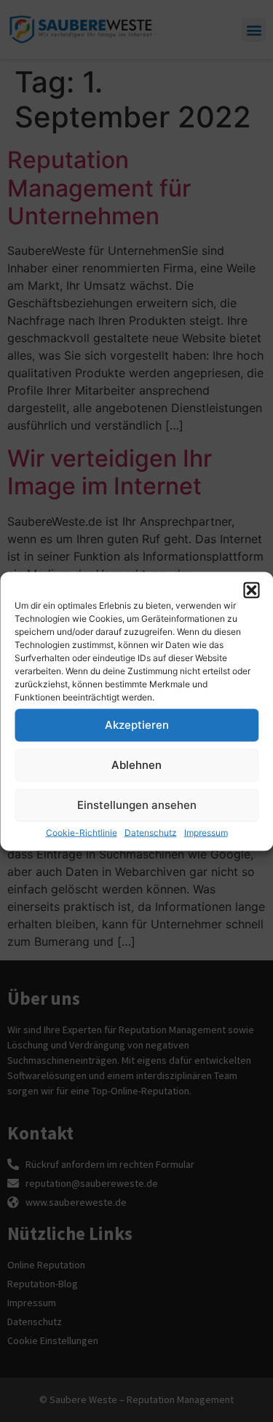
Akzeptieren (137, 725)
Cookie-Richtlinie (81, 831)
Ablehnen (136, 765)
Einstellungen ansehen (137, 805)
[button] (251, 589)
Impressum (206, 831)
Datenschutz (150, 831)
